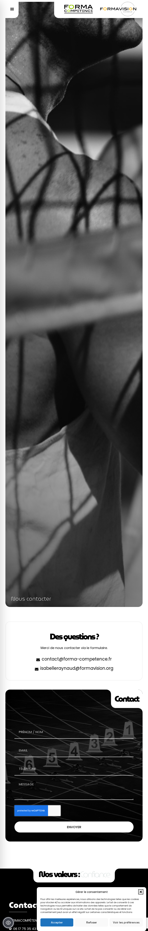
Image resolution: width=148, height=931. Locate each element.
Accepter (57, 922)
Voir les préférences (126, 922)
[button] (141, 892)
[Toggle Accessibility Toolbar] (8, 922)
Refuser (91, 922)
